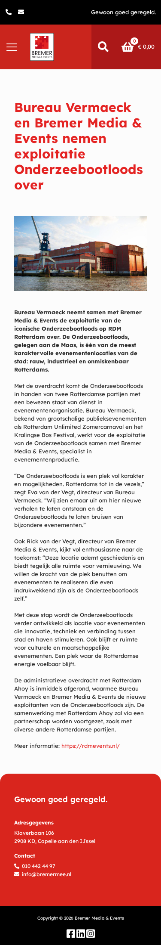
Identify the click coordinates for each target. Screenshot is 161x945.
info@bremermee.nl (46, 874)
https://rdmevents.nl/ (90, 745)
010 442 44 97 (38, 866)
